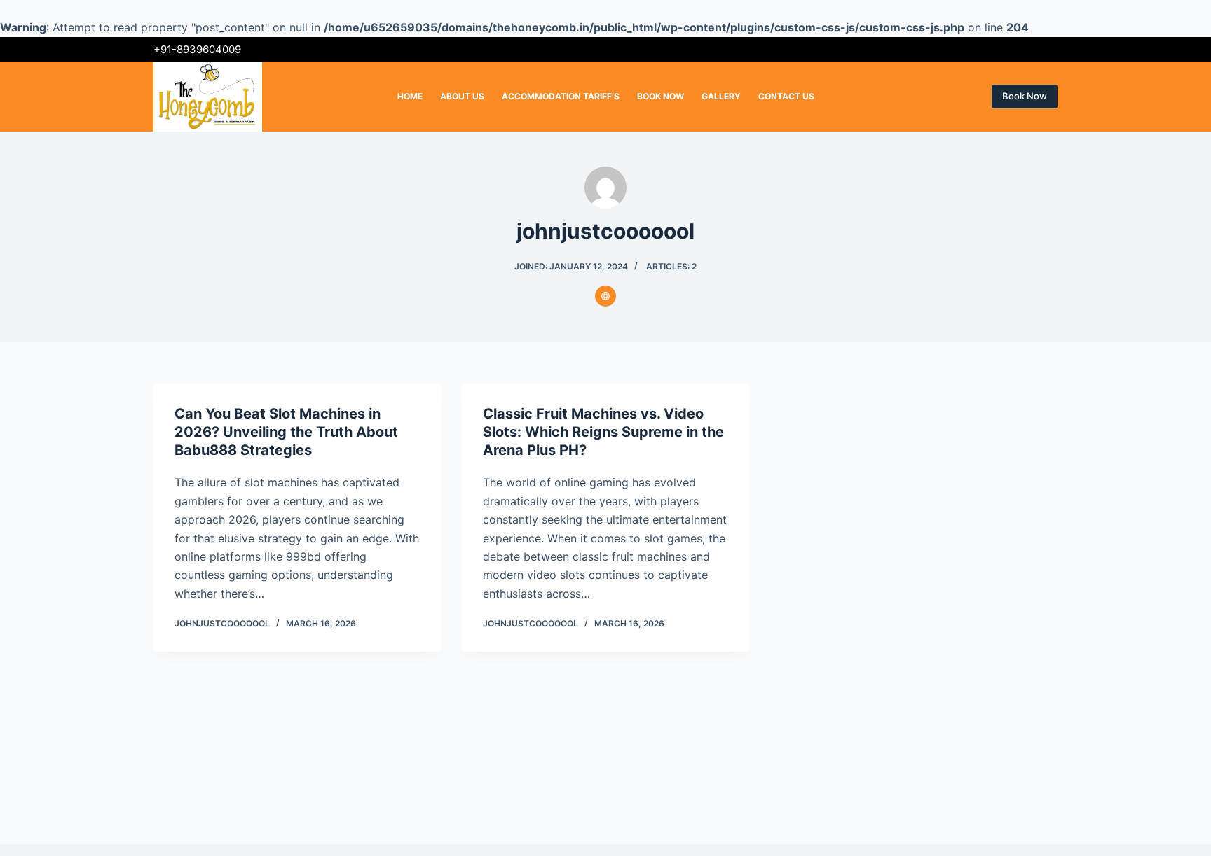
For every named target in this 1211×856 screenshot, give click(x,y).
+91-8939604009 (197, 49)
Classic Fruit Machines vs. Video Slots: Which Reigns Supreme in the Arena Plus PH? (603, 431)
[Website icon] (605, 296)
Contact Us (786, 96)
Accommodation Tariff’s (561, 96)
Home (410, 96)
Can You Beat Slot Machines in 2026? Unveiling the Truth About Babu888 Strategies (286, 431)
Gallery (721, 96)
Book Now (660, 96)
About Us (462, 96)
